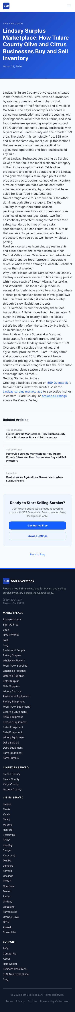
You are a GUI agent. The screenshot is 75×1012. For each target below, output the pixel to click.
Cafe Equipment (12, 732)
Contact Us (9, 953)
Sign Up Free (10, 624)
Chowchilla (9, 932)
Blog (5, 645)
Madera (7, 824)
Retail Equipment (13, 727)
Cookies (32, 1001)
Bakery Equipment (14, 701)
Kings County (11, 784)
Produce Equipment (14, 722)
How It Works (11, 634)
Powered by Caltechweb (54, 1001)
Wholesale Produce (14, 670)
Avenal (7, 927)
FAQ (5, 639)
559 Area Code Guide (16, 974)
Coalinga (8, 875)
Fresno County (11, 774)
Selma (6, 839)
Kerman (7, 870)
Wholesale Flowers (14, 660)
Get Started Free (37, 525)
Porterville (9, 834)
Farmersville (10, 911)
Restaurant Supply (14, 650)
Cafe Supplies (11, 686)
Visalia (6, 814)
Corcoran (8, 886)
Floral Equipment (13, 716)
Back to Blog (37, 554)
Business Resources (14, 968)
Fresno (7, 804)
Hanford (8, 829)
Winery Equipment (14, 737)
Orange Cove (11, 916)
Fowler (7, 891)
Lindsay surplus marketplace (22, 391)
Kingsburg (9, 855)
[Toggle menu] (69, 6)
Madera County (12, 789)
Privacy (20, 1001)
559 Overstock (57, 382)
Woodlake (9, 906)
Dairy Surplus (11, 742)
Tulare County (11, 779)
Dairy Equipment (13, 747)
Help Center (10, 963)
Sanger (7, 850)
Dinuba (7, 860)
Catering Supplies (13, 675)
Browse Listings (37, 535)
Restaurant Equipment (16, 696)
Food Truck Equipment (16, 706)
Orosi (6, 922)
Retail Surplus (11, 680)
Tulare (6, 819)
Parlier (6, 896)
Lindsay (7, 901)
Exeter (7, 881)
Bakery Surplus (12, 655)
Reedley (8, 845)
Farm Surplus (11, 757)
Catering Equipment (15, 711)
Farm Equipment (12, 752)
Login (6, 629)
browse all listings (54, 396)
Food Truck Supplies (15, 665)
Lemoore (8, 865)
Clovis (6, 809)
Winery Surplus (12, 691)
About (6, 958)
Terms (9, 1001)
